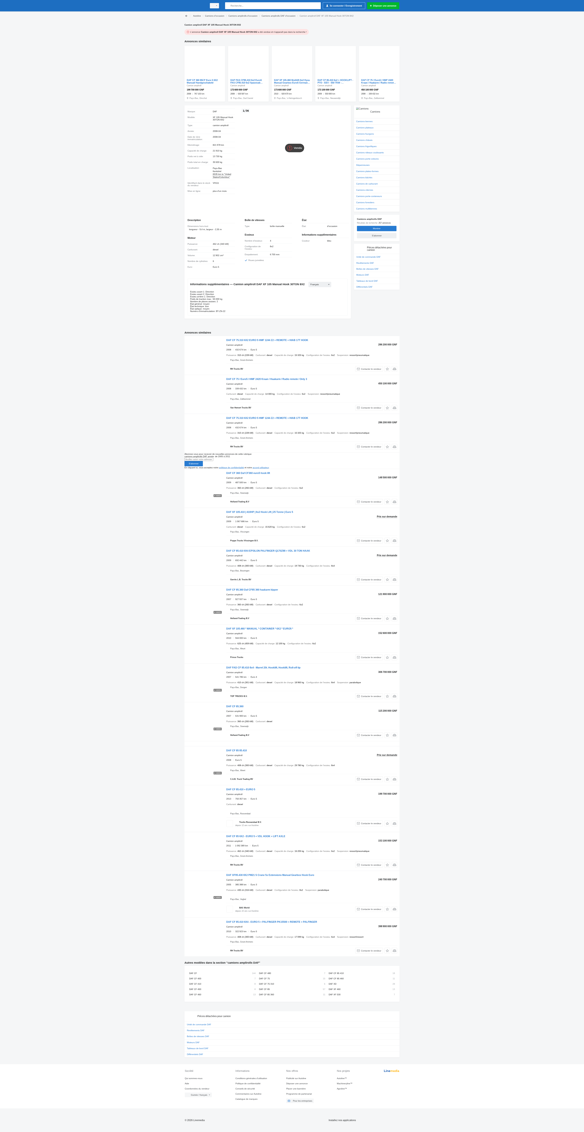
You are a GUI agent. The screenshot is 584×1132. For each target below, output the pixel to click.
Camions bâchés (364, 177)
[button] (387, 369)
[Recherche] (228, 6)
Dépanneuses (363, 165)
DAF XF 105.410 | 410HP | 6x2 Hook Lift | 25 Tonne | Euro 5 (259, 512)
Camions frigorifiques (366, 146)
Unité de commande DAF (368, 257)
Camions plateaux (365, 127)
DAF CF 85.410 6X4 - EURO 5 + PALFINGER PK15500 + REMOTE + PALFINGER (271, 922)
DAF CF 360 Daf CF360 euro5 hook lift (248, 473)
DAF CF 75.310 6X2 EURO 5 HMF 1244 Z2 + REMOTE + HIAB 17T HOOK (267, 340)
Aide (187, 1083)
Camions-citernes (364, 190)
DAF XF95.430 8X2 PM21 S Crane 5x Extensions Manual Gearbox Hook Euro (270, 875)
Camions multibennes (366, 208)
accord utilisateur (261, 467)
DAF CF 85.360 (234, 706)
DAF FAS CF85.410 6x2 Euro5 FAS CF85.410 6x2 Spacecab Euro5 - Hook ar (246, 81)
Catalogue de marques (246, 1099)
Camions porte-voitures (367, 159)
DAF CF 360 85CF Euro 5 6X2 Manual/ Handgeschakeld (202, 81)
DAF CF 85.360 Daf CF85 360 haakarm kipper (252, 589)
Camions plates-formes (367, 171)
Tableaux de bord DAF (367, 281)
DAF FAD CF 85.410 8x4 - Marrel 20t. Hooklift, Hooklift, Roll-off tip (263, 667)
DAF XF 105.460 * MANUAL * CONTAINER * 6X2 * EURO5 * (259, 628)
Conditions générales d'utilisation (251, 1078)
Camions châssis (364, 140)
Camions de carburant (367, 184)
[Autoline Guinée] (195, 6)
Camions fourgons (365, 134)
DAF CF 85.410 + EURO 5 (240, 789)
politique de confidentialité (231, 467)
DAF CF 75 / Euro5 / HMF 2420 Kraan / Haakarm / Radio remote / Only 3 (378, 81)
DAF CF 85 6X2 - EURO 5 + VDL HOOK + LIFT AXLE (255, 836)
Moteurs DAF (362, 275)
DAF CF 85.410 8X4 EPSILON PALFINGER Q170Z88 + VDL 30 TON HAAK (268, 550)
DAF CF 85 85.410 (236, 750)
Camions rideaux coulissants (370, 152)
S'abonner (194, 463)
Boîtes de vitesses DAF (367, 269)
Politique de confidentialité (248, 1083)
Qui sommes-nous (193, 1078)
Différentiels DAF (364, 287)
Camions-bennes (364, 121)
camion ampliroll (220, 125)
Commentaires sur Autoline (248, 1094)
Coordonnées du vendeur (197, 1088)
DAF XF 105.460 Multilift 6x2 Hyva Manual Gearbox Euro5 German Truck (292, 81)
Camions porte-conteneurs (369, 196)
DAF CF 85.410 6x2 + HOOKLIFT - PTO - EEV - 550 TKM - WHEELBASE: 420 (335, 81)
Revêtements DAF (365, 263)
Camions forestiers (365, 202)
